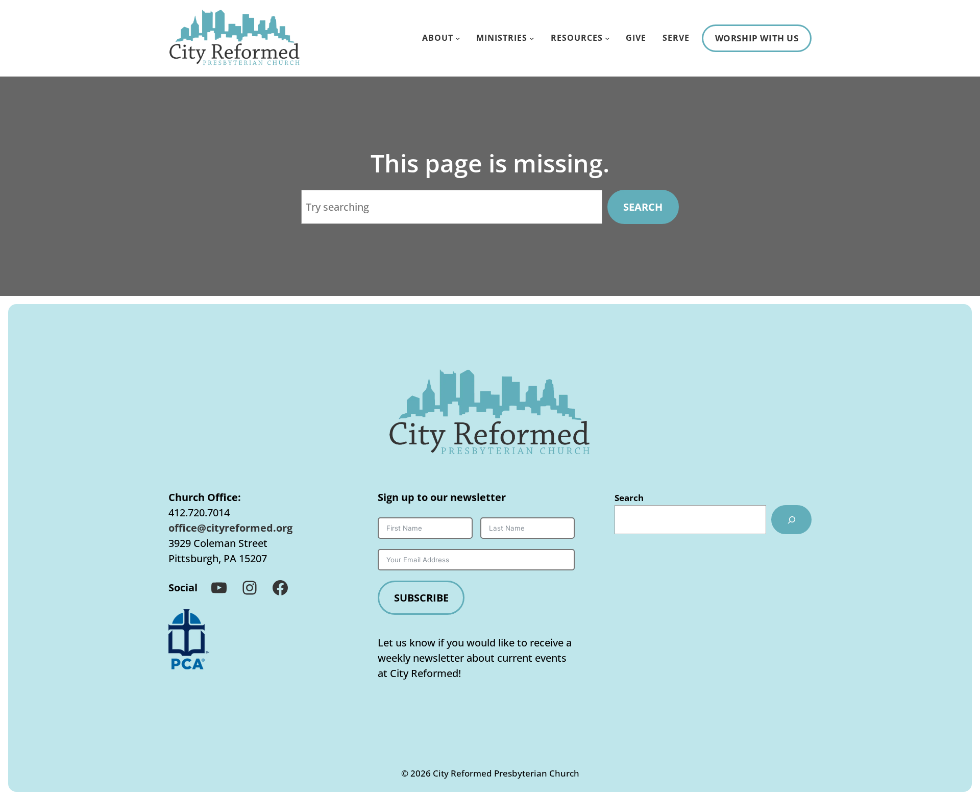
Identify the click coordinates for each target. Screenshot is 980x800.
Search (643, 207)
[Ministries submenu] (531, 38)
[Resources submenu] (607, 38)
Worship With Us (757, 38)
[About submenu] (457, 38)
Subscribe (421, 598)
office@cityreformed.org (230, 528)
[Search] (791, 519)
